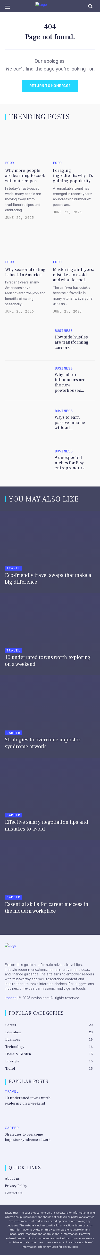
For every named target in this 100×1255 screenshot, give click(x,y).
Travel (13, 568)
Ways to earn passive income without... (70, 423)
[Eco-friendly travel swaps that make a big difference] (50, 551)
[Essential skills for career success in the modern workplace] (50, 880)
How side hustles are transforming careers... (72, 342)
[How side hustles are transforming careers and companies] (27, 340)
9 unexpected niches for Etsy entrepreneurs (69, 463)
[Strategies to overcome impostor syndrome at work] (50, 715)
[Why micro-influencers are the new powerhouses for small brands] (27, 381)
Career (13, 733)
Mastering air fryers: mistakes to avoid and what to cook (73, 275)
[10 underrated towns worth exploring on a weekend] (50, 633)
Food (9, 163)
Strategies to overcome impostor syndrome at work (27, 1137)
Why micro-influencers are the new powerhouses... (70, 382)
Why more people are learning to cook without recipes (25, 176)
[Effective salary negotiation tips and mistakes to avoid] (50, 798)
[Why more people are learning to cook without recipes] (26, 142)
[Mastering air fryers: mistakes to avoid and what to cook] (74, 241)
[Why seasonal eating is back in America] (26, 241)
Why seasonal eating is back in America (25, 272)
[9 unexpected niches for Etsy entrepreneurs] (27, 461)
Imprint (10, 998)
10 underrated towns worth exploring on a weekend (28, 1101)
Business (64, 331)
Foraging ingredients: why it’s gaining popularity (73, 176)
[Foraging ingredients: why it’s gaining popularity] (74, 142)
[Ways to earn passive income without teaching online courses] (27, 421)
